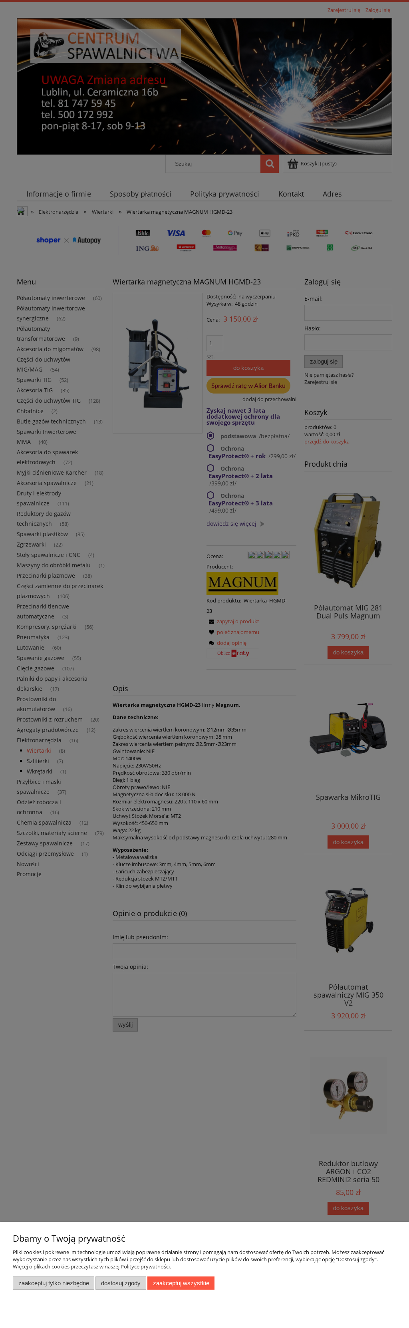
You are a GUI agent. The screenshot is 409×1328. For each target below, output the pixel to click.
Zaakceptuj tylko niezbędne (53, 1283)
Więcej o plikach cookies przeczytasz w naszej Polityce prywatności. (92, 1266)
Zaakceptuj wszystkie (181, 1283)
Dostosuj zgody (121, 1283)
